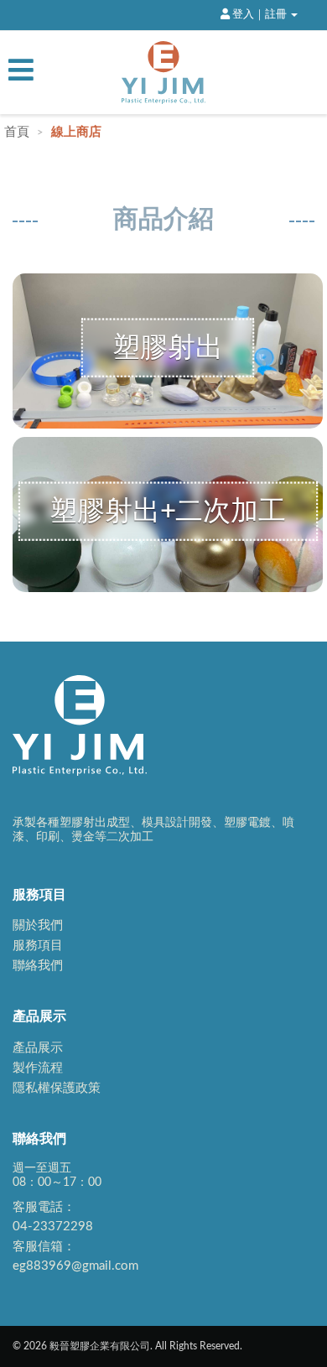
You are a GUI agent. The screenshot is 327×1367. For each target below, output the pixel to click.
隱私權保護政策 (57, 1088)
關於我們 (38, 925)
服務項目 (38, 945)
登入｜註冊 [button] (259, 14)
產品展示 (38, 1048)
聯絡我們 (38, 965)
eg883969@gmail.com (75, 1266)
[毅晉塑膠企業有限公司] (163, 72)
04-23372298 (53, 1226)
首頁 (18, 132)
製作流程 (38, 1068)
